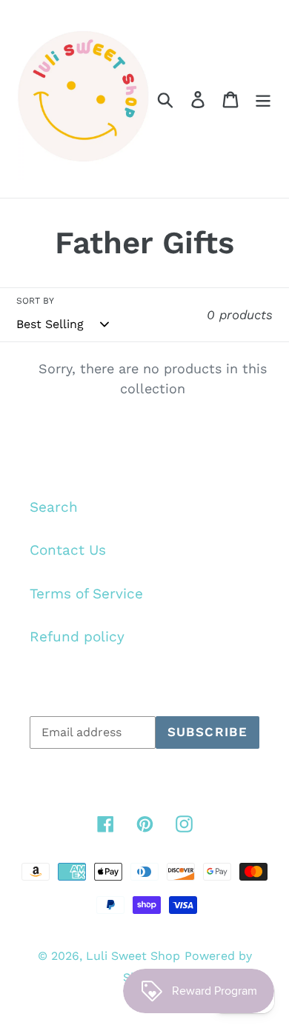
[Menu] (263, 99)
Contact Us (68, 549)
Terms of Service (86, 593)
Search (54, 506)
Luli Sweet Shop (133, 956)
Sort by (35, 301)
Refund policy (77, 636)
